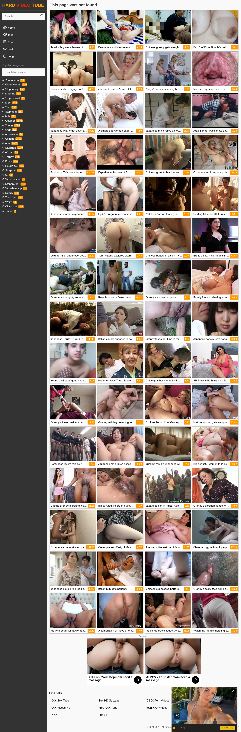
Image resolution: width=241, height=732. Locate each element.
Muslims (13, 93)
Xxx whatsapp (15, 188)
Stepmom (13, 111)
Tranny (12, 156)
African (11, 152)
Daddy (12, 192)
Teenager (13, 197)
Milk (10, 116)
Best (10, 49)
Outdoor (13, 120)
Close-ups (14, 206)
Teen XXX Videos (156, 707)
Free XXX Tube (107, 707)
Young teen (14, 79)
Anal (11, 143)
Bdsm (11, 161)
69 (9, 174)
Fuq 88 (102, 714)
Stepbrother (15, 183)
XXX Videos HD (61, 707)
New (10, 41)
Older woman (16, 84)
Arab (10, 129)
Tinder (10, 210)
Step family (14, 89)
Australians (14, 134)
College (13, 138)
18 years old (14, 98)
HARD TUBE (23, 5)
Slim (10, 107)
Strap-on (13, 170)
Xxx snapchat (14, 179)
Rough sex (14, 165)
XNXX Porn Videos (157, 700)
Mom (11, 102)
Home (11, 27)
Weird (11, 201)
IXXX (54, 714)
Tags (10, 34)
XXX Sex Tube (60, 700)
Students (14, 147)
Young (12, 125)
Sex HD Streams (109, 700)
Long (10, 56)
